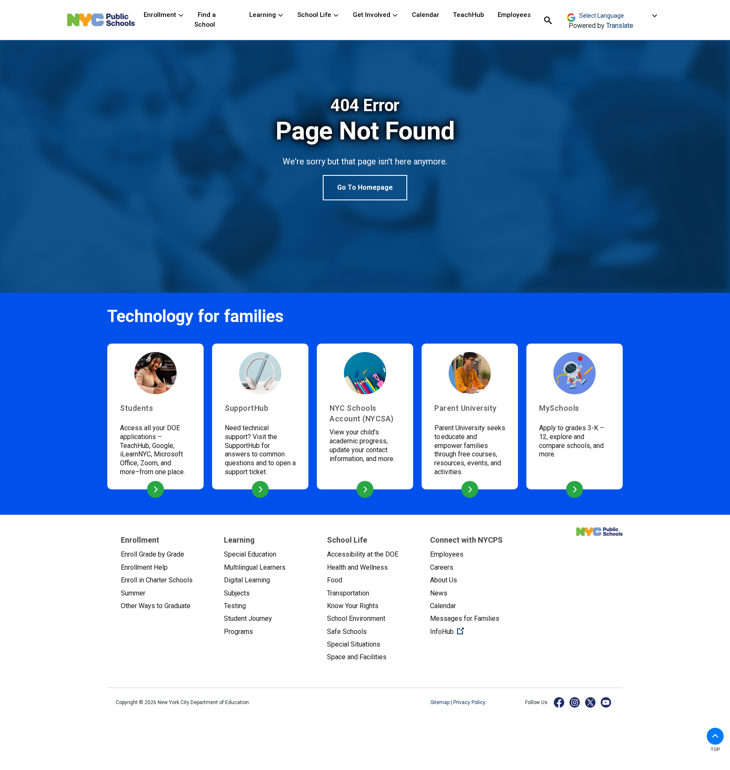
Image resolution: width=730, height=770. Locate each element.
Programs (238, 632)
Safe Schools (347, 632)
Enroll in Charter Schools (157, 580)
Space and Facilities (357, 657)
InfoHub (475, 631)
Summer (133, 593)
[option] (365, 148)
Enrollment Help (144, 567)
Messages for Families (464, 618)
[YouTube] (606, 702)
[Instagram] (575, 702)
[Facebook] (559, 702)
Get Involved (372, 15)
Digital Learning (247, 580)
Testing (235, 606)
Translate (619, 26)
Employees (514, 15)
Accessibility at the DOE (362, 554)
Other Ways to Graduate (156, 606)
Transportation (348, 593)
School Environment (356, 618)
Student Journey (248, 618)
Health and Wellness (357, 567)
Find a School (205, 19)
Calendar (425, 15)
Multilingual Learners (255, 567)
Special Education (250, 554)
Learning (263, 15)
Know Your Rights (353, 606)
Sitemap (440, 702)
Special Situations (353, 644)
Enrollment (161, 15)
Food (334, 580)
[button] (715, 736)
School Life (315, 15)
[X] (591, 702)
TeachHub (468, 15)
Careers (441, 567)
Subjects (237, 593)
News (438, 593)
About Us (443, 580)
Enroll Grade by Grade (152, 554)
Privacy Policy (469, 702)
